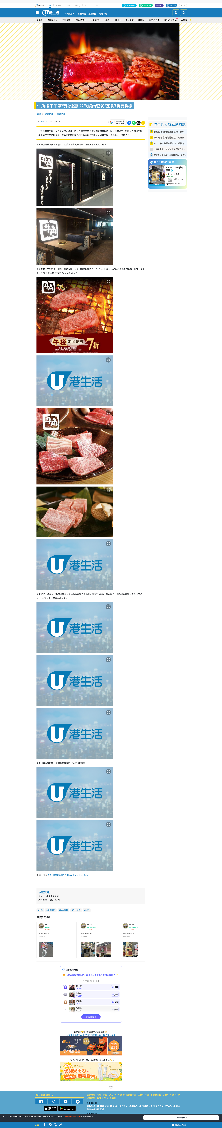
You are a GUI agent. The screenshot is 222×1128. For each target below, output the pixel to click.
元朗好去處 (143, 1094)
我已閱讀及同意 (181, 1117)
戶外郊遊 (101, 1098)
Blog (87, 5)
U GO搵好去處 (130, 5)
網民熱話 (91, 1106)
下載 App (172, 5)
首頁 (39, 114)
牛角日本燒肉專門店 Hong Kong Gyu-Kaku (68, 874)
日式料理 (76, 910)
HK (50, 5)
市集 (99, 1094)
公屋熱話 (82, 14)
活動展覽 (91, 1094)
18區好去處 (154, 20)
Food (68, 5)
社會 (177, 1094)
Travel (58, 5)
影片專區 (129, 20)
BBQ (87, 910)
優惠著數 (51, 910)
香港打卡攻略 (170, 20)
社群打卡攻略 (146, 5)
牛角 (41, 910)
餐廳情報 (61, 114)
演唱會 (39, 20)
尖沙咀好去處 (115, 1094)
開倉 (105, 1094)
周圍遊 (141, 20)
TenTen (44, 121)
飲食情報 (49, 114)
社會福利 (111, 1098)
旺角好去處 (168, 1094)
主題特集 (185, 20)
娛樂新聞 (92, 14)
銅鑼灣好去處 (129, 1094)
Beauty (77, 5)
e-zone (96, 5)
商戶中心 (159, 5)
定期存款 (103, 14)
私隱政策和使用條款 (72, 1116)
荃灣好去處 (155, 1094)
